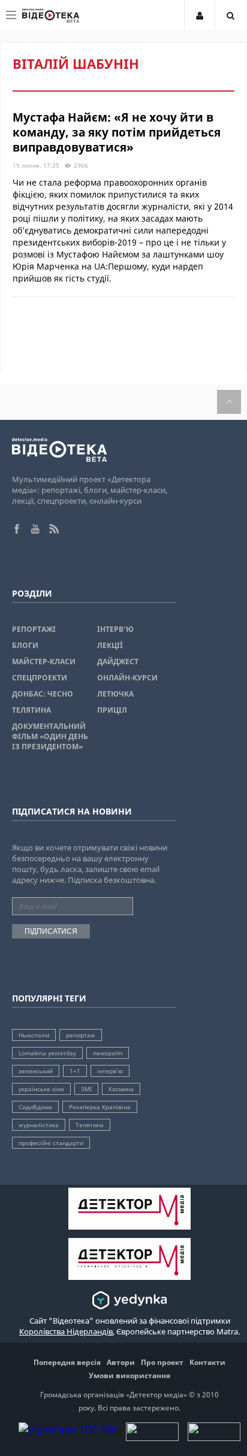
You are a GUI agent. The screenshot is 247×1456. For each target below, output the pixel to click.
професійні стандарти (51, 1143)
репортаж (80, 1035)
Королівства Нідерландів (66, 1331)
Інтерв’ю (115, 629)
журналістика (39, 1125)
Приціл (112, 710)
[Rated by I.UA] (152, 1437)
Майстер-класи (44, 661)
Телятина (31, 710)
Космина (121, 1089)
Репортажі (34, 629)
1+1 (75, 1071)
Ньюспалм (34, 1035)
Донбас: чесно (42, 694)
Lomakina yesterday (47, 1053)
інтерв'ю (110, 1071)
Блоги (25, 645)
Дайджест (117, 661)
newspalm (107, 1053)
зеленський (36, 1071)
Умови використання (129, 1375)
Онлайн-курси (127, 678)
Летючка (115, 694)
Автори (121, 1362)
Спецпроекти (39, 678)
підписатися (51, 931)
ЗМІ (86, 1089)
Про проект (162, 1362)
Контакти (207, 1362)
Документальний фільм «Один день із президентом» (50, 736)
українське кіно (41, 1089)
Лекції (110, 645)
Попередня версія (67, 1362)
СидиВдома (35, 1107)
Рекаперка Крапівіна (100, 1107)
